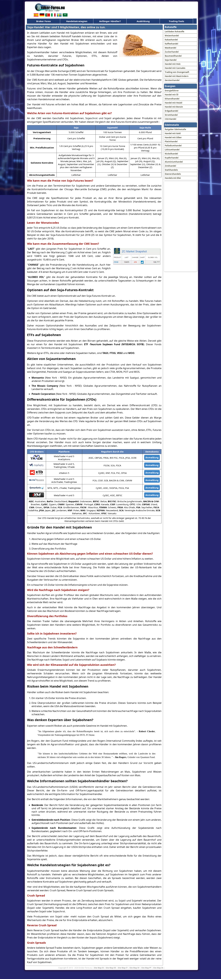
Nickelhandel (171, 153)
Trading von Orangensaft (177, 72)
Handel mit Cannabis (175, 68)
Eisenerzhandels (173, 174)
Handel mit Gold (173, 133)
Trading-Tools (176, 21)
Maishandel (170, 47)
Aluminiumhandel (174, 161)
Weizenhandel (172, 35)
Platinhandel (171, 141)
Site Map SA (158, 968)
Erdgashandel (171, 111)
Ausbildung (143, 21)
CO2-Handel (170, 119)
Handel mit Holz (172, 64)
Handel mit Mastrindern (177, 76)
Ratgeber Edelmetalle (175, 129)
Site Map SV (134, 968)
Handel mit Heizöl (173, 102)
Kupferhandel (171, 157)
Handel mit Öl (171, 94)
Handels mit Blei (173, 178)
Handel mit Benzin (174, 106)
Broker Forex (43, 21)
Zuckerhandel (172, 51)
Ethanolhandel (172, 98)
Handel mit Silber (173, 137)
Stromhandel (171, 115)
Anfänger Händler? (110, 21)
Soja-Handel (170, 60)
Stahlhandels (171, 170)
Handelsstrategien (76, 21)
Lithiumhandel (172, 149)
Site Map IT (123, 968)
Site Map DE (111, 968)
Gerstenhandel (172, 80)
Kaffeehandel (171, 43)
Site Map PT (146, 968)
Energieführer (172, 90)
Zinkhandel (170, 165)
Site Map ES (99, 968)
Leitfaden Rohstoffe (174, 31)
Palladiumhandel (173, 145)
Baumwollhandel (173, 56)
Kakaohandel (171, 39)
